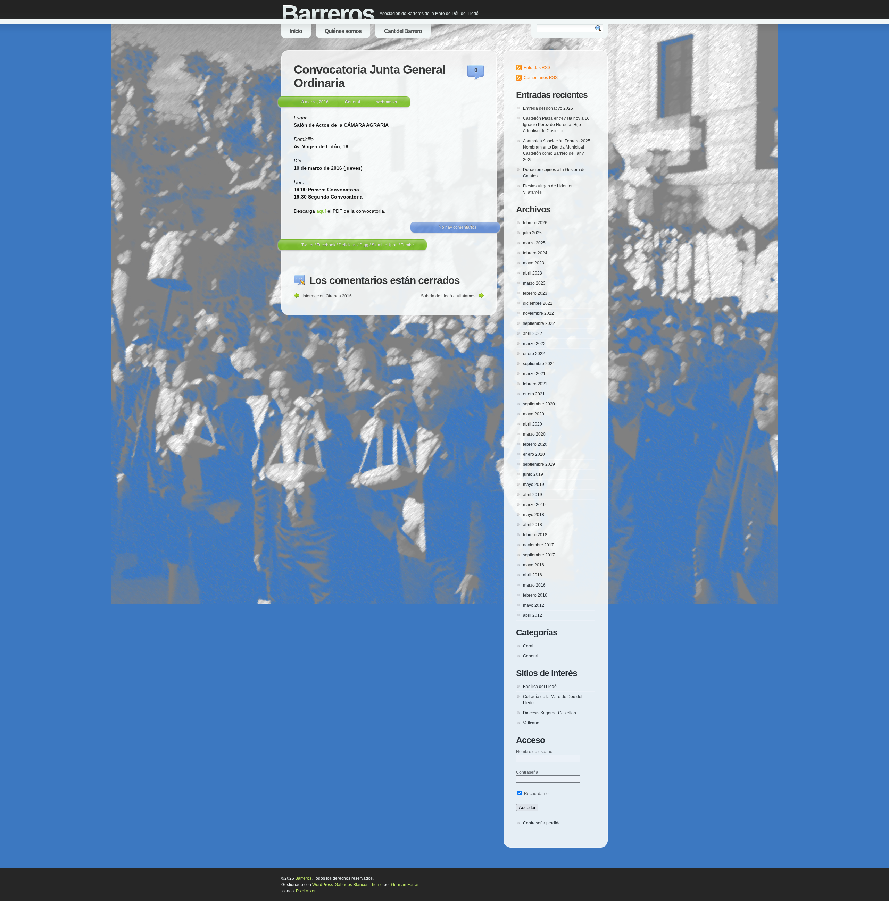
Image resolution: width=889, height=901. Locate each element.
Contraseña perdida (542, 822)
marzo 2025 (534, 243)
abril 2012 (532, 615)
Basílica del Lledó (540, 686)
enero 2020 (534, 454)
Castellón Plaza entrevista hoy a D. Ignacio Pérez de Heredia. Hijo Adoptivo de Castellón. (556, 124)
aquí (321, 211)
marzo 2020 (534, 434)
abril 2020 (532, 424)
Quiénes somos (343, 31)
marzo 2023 (534, 283)
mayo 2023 (533, 263)
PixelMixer (306, 891)
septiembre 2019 (539, 464)
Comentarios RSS (541, 77)
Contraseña (527, 772)
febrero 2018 (535, 534)
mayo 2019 (533, 484)
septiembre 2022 (539, 323)
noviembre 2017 (538, 544)
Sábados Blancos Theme (359, 884)
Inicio (296, 31)
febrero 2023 (535, 293)
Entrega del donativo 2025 (548, 108)
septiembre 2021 (539, 363)
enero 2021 (534, 393)
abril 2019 (532, 494)
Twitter (307, 245)
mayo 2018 (533, 514)
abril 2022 (532, 333)
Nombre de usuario (534, 751)
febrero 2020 (535, 444)
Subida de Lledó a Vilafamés (448, 296)
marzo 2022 (534, 343)
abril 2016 (532, 575)
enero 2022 (534, 353)
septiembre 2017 (539, 555)
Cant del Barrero (403, 31)
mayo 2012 (533, 605)
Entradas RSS (537, 67)
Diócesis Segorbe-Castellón (549, 712)
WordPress (322, 884)
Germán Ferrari (405, 884)
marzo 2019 (534, 504)
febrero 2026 (535, 222)
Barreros (327, 13)
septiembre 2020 (539, 404)
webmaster (386, 102)
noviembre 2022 (538, 313)
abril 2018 (532, 524)
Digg (363, 245)
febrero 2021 (535, 383)
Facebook (326, 245)
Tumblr (407, 245)
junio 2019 (533, 474)
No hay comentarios (457, 227)
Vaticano (531, 723)
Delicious (347, 245)
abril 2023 (532, 273)
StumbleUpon (385, 245)
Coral (528, 645)
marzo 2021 (534, 373)
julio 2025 (532, 232)
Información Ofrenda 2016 (327, 296)
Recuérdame (536, 793)
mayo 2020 (533, 414)
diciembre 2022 (537, 303)
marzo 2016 (534, 585)
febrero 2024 (535, 253)
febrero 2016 (535, 595)
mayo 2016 (533, 565)
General (352, 102)
